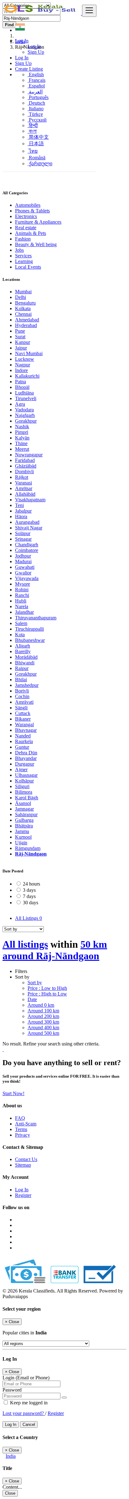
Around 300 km (43, 1022)
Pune (20, 331)
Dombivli (24, 471)
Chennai (23, 314)
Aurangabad (27, 522)
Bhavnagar (26, 730)
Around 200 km (43, 1016)
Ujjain (21, 842)
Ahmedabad (27, 319)
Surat (20, 336)
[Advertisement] (64, 119)
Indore (21, 370)
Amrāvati (24, 702)
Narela (21, 606)
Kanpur (22, 342)
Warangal (24, 724)
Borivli (22, 690)
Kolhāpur (24, 780)
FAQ (20, 1118)
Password (12, 1389)
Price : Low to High (47, 988)
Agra (20, 404)
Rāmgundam (27, 848)
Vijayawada (27, 578)
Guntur (22, 747)
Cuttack (22, 713)
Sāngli (21, 707)
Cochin (22, 696)
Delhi (20, 297)
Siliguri (22, 786)
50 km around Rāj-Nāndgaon (55, 950)
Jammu (22, 831)
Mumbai (23, 291)
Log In (34, 46)
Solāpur (22, 533)
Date (32, 999)
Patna (20, 381)
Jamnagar (24, 809)
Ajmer (21, 769)
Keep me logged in (28, 1402)
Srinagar (23, 539)
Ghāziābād (25, 466)
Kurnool (23, 837)
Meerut (22, 449)
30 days (30, 902)
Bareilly (23, 651)
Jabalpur (23, 511)
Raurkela (24, 741)
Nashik (22, 426)
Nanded (23, 735)
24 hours (31, 883)
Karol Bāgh (26, 797)
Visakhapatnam (30, 499)
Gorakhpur (26, 421)
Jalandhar (24, 612)
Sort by (35, 982)
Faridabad (25, 460)
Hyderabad (26, 325)
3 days (29, 890)
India (11, 1456)
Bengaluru (25, 302)
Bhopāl (22, 387)
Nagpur (22, 364)
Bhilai (21, 679)
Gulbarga (24, 820)
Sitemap (23, 1165)
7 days (29, 896)
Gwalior (23, 572)
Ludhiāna (24, 392)
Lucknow (24, 359)
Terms (21, 1129)
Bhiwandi (24, 662)
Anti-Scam (25, 1123)
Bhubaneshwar (30, 640)
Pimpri (21, 432)
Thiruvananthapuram (35, 617)
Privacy (22, 1135)
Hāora (21, 516)
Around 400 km (43, 1027)
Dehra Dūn (26, 752)
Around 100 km (43, 1010)
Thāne (21, 443)
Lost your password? (24, 1413)
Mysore (22, 584)
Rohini (21, 589)
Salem (21, 623)
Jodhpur (23, 555)
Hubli (20, 600)
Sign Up (36, 52)
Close (10, 1493)
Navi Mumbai (29, 353)
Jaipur (21, 347)
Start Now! (13, 1093)
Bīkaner (23, 719)
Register (23, 1195)
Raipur (21, 668)
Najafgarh (25, 415)
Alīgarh (22, 645)
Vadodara (24, 409)
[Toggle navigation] (89, 11)
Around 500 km (43, 1033)
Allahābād (25, 494)
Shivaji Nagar (28, 527)
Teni (19, 505)
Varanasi (23, 482)
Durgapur (24, 764)
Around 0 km (41, 1005)
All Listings (28, 918)
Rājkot (21, 477)
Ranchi (22, 595)
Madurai (23, 561)
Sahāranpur (26, 814)
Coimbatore (26, 550)
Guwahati (24, 567)
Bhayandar (26, 758)
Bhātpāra (24, 825)
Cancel (29, 1424)
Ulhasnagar (26, 775)
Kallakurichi (27, 376)
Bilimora (23, 792)
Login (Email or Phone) (26, 1377)
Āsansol (23, 803)
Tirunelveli (25, 398)
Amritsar (23, 488)
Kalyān (22, 437)
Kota (20, 634)
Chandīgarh (26, 544)
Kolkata (23, 308)
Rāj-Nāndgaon (31, 853)
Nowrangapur (29, 454)
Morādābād (26, 657)
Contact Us (26, 1159)
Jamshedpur (27, 685)
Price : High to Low (47, 993)
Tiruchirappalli (29, 629)
